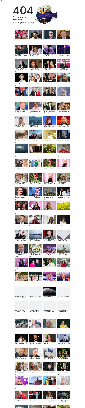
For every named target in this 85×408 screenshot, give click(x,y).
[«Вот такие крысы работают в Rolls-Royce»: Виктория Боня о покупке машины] (35, 383)
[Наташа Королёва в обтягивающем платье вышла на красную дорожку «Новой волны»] (49, 368)
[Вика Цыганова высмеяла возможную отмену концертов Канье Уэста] (63, 94)
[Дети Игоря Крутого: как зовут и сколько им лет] (63, 37)
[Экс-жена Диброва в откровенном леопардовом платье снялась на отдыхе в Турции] (63, 250)
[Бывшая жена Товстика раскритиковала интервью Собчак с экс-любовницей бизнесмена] (35, 65)
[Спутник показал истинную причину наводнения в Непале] (49, 307)
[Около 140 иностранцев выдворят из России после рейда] (21, 51)
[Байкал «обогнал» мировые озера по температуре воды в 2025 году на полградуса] (35, 236)
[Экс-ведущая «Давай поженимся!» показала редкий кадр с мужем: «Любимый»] (49, 65)
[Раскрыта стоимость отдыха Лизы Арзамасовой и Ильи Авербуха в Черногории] (21, 165)
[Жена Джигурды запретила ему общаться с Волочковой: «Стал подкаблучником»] (63, 108)
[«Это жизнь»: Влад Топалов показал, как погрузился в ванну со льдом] (35, 193)
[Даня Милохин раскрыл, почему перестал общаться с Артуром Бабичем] (49, 108)
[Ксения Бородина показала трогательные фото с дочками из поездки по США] (63, 307)
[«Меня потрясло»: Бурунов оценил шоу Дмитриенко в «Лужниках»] (63, 279)
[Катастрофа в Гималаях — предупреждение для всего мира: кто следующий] (21, 354)
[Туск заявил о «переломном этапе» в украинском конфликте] (21, 108)
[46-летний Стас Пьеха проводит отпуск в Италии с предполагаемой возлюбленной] (49, 136)
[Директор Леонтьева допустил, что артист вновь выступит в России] (63, 321)
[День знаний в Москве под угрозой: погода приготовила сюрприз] (63, 397)
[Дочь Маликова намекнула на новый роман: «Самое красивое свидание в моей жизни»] (63, 193)
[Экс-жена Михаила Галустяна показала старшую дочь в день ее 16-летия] (49, 222)
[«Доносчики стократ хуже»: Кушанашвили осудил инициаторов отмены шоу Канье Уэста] (35, 51)
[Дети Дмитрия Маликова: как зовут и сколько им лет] (21, 397)
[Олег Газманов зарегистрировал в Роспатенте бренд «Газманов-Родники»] (49, 321)
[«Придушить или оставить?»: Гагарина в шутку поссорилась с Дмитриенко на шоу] (49, 279)
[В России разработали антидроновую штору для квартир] (63, 236)
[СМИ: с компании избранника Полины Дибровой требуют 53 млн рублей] (21, 293)
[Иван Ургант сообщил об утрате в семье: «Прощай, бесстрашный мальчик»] (63, 368)
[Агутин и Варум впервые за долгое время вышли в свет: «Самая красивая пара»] (35, 264)
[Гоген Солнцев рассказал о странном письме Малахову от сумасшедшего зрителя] (63, 383)
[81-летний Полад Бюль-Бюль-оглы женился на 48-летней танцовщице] (49, 37)
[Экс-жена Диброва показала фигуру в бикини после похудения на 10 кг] (63, 222)
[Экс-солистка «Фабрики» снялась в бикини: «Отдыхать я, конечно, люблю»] (49, 208)
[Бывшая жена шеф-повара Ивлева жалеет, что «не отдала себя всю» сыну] (21, 65)
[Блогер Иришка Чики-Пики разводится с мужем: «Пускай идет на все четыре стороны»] (21, 321)
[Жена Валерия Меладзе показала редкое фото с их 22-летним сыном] (35, 94)
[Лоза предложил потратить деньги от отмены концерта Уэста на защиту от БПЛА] (35, 321)
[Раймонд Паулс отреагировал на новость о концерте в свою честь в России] (49, 354)
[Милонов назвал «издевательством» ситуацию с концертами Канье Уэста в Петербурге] (21, 383)
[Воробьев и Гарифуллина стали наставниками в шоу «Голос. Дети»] (21, 236)
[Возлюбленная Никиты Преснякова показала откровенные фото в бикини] (35, 136)
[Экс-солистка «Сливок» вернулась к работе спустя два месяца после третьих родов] (21, 336)
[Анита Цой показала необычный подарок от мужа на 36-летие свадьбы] (35, 79)
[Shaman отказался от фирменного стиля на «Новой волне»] (63, 51)
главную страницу (22, 24)
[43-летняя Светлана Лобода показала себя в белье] (63, 79)
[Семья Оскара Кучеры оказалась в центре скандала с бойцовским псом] (35, 368)
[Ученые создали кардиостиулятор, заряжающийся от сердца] (21, 279)
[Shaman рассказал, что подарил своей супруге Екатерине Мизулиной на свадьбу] (49, 51)
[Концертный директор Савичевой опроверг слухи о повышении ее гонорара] (49, 122)
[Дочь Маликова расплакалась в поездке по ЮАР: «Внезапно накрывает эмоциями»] (21, 136)
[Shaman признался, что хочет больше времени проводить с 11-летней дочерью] (35, 354)
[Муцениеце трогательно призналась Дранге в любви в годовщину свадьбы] (49, 94)
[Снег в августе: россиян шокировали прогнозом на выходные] (49, 193)
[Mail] (1, 1)
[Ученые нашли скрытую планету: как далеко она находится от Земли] (49, 293)
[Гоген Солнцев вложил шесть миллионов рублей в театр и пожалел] (49, 79)
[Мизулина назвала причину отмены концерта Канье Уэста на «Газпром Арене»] (63, 165)
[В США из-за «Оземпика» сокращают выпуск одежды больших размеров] (35, 165)
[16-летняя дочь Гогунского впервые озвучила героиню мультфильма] (35, 307)
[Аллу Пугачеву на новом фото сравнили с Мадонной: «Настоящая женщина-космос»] (63, 179)
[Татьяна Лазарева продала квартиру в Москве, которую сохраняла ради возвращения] (21, 79)
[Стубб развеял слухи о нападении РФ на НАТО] (21, 222)
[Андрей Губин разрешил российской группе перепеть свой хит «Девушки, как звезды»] (21, 307)
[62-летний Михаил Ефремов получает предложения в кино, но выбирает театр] (49, 236)
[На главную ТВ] (2, 1)
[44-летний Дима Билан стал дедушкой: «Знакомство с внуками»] (35, 37)
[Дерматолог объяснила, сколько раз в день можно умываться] (21, 179)
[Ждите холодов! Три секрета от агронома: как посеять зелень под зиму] (49, 151)
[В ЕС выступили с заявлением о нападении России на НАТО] (49, 383)
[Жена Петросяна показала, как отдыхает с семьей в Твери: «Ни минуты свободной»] (49, 165)
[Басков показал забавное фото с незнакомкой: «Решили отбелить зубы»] (63, 293)
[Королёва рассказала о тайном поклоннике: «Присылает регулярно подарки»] (35, 208)
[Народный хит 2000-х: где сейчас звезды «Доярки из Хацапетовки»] (35, 293)
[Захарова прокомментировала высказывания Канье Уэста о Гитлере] (21, 193)
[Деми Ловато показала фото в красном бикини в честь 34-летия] (63, 336)
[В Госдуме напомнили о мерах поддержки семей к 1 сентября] (35, 279)
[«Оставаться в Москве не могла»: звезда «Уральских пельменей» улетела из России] (21, 94)
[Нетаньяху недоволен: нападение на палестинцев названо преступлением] (21, 250)
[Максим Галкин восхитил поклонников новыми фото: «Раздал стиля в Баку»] (49, 264)
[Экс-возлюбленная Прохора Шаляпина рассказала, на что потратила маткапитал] (63, 354)
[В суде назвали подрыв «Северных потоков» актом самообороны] (21, 151)
